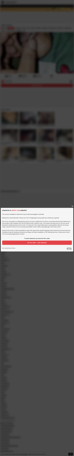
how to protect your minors (8, 248)
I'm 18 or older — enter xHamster (37, 242)
